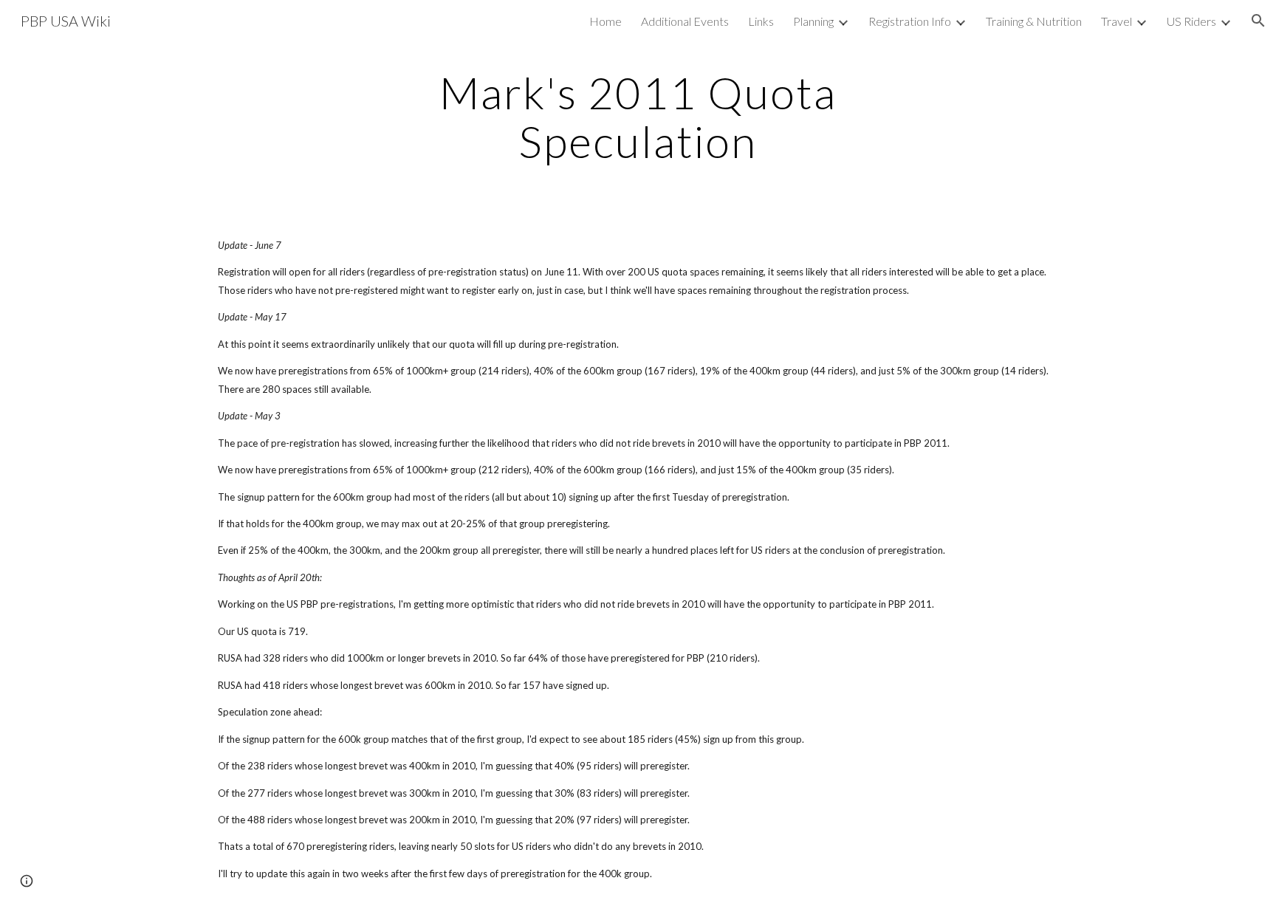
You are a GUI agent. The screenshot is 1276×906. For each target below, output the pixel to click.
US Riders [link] (1191, 21)
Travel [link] (1116, 21)
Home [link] (605, 21)
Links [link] (761, 21)
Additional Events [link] (685, 21)
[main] (638, 116)
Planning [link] (813, 21)
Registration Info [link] (909, 21)
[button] (1258, 20)
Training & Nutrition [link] (1034, 21)
